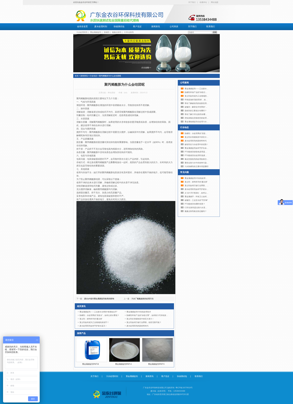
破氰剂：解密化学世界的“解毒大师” (199, 107)
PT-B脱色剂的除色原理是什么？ (198, 152)
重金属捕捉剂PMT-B (90, 364)
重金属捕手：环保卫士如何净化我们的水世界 (203, 197)
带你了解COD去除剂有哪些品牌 (198, 114)
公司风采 (174, 26)
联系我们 (210, 26)
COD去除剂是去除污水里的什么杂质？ (200, 208)
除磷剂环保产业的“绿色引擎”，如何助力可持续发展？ (148, 315)
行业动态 (93, 76)
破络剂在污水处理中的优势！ (196, 144)
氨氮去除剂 (116, 32)
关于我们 (192, 2)
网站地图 (214, 2)
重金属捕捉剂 (95, 32)
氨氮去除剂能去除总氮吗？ (196, 211)
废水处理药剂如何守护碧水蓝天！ (93, 326)
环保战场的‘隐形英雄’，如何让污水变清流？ (202, 100)
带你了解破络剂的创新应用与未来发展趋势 (202, 103)
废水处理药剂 (100, 26)
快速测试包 (119, 26)
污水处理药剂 (81, 32)
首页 (76, 76)
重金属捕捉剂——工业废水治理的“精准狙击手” (98, 312)
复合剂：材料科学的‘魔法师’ (91, 319)
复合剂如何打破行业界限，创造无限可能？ (144, 322)
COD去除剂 (129, 32)
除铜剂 (106, 32)
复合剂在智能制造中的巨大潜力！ (140, 319)
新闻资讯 (155, 26)
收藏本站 (203, 2)
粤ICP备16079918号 (184, 388)
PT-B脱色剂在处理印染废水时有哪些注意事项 (203, 155)
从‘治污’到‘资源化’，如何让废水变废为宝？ (202, 193)
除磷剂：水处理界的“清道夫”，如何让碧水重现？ (99, 315)
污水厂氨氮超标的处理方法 (143, 299)
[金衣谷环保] (107, 394)
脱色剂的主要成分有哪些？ (196, 111)
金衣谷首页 (82, 26)
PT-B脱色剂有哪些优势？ (195, 204)
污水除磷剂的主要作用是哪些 (196, 166)
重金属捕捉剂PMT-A (123, 364)
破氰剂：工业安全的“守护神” (196, 200)
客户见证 (137, 26)
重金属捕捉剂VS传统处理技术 (139, 312)
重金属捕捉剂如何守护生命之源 (197, 148)
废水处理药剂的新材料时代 (137, 326)
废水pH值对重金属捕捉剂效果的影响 (99, 299)
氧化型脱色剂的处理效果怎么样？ (198, 159)
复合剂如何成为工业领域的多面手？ (94, 322)
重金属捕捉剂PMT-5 (156, 364)
